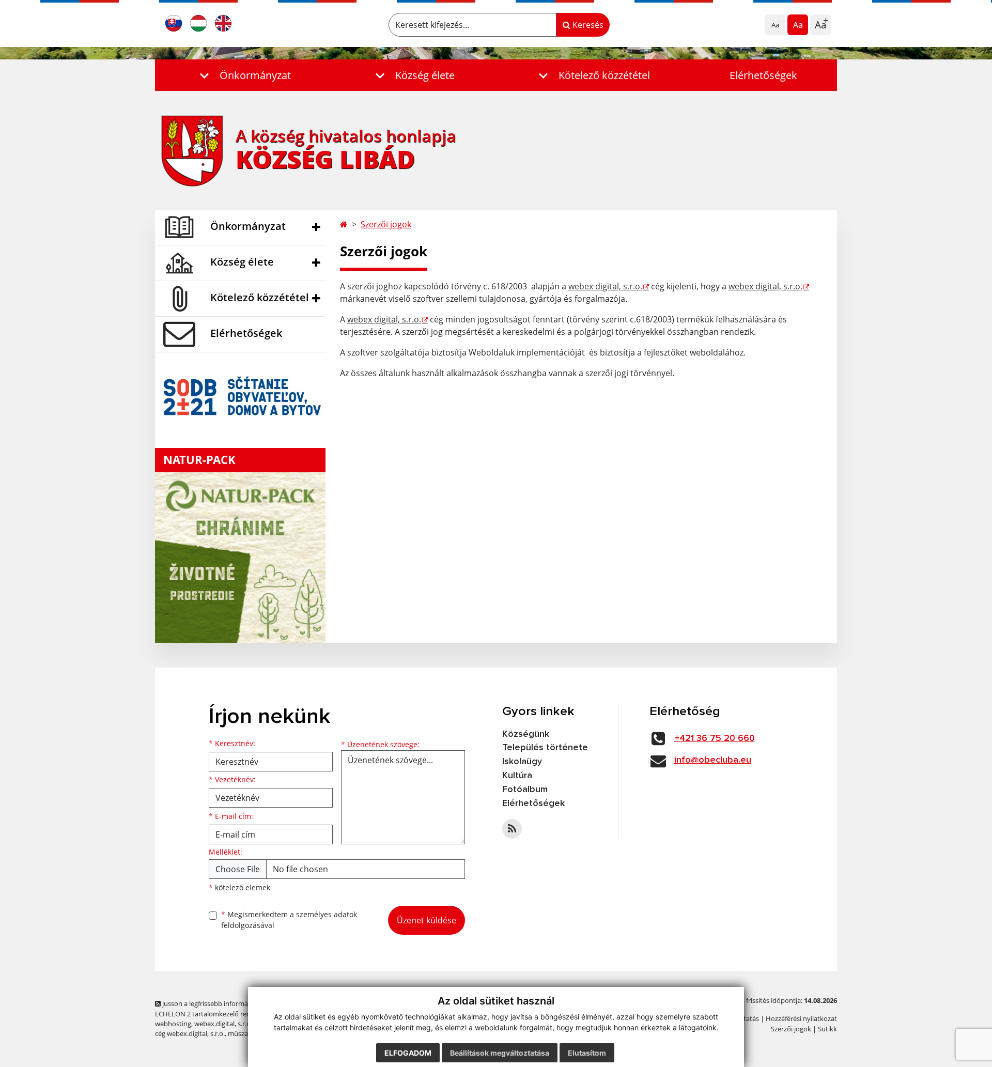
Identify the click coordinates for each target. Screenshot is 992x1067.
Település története (545, 747)
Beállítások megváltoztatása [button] (499, 1052)
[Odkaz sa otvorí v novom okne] (512, 829)
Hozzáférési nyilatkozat (801, 1018)
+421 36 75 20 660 (714, 738)
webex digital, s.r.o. (605, 286)
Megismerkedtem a (289, 919)
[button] (243, 75)
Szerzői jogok (386, 224)
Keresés (586, 24)
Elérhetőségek (763, 75)
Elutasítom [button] (587, 1052)
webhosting (173, 1023)
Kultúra (517, 775)
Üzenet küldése (426, 920)
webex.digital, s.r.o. (223, 1023)
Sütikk (827, 1028)
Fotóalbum (525, 789)
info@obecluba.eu (712, 760)
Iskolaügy (522, 761)
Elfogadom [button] (407, 1052)
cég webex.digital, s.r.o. (190, 1033)
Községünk (525, 734)
